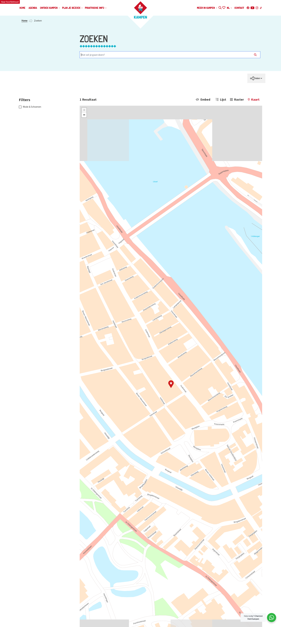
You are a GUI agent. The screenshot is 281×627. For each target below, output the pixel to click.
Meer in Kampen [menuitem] (206, 7)
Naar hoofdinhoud (10, 1)
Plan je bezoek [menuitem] (71, 7)
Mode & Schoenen (32, 106)
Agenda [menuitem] (33, 7)
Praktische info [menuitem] (95, 7)
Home (24, 20)
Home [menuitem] (22, 7)
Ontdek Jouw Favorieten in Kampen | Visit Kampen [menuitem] (223, 7)
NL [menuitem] (228, 7)
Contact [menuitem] (239, 7)
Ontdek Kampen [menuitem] (49, 7)
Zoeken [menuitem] (219, 7)
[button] (84, 110)
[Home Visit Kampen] (140, 10)
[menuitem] (256, 78)
